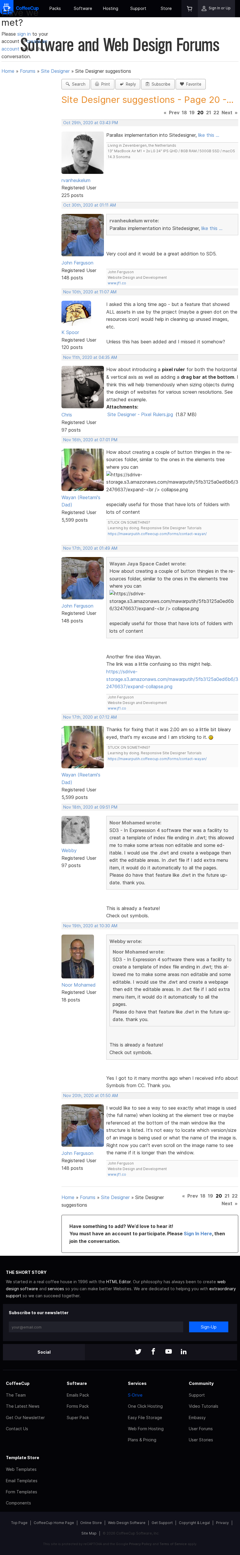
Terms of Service (173, 1544)
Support (138, 8)
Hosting (110, 8)
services (56, 1288)
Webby (69, 850)
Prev (174, 112)
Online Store (91, 1523)
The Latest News (23, 1406)
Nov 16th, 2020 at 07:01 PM (90, 439)
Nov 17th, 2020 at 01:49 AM (90, 548)
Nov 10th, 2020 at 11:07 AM (89, 292)
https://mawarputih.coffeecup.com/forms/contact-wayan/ (157, 534)
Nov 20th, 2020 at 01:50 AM (90, 1095)
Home (7, 71)
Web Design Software (126, 1523)
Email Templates (21, 1480)
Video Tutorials (203, 1406)
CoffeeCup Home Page (54, 1523)
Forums (27, 71)
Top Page (19, 1523)
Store (166, 8)
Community (201, 1383)
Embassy (197, 1417)
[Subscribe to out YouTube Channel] (168, 1352)
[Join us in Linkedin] (183, 1352)
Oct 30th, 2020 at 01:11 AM (89, 205)
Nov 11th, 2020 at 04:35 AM (90, 357)
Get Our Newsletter (25, 1417)
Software (83, 8)
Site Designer (55, 71)
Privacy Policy (140, 1544)
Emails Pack (78, 1395)
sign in (24, 34)
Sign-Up (209, 1326)
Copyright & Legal (194, 1523)
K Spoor (70, 332)
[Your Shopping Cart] (189, 8)
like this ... (208, 135)
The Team (16, 1395)
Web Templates (21, 1469)
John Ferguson (77, 263)
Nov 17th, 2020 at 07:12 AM (90, 717)
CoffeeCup (18, 1383)
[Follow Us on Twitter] (138, 1352)
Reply (130, 84)
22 (216, 112)
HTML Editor (118, 1281)
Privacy (222, 1523)
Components (18, 1502)
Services (137, 1383)
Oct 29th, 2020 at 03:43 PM (90, 122)
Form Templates (21, 1491)
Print (104, 84)
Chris (66, 415)
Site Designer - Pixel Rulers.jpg (140, 414)
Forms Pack (78, 1406)
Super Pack (78, 1417)
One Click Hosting (145, 1406)
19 (192, 112)
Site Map (89, 1533)
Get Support (162, 1523)
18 (184, 112)
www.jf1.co (117, 283)
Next (227, 112)
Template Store (22, 1457)
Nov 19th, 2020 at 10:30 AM (90, 925)
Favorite (192, 84)
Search (77, 84)
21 (208, 112)
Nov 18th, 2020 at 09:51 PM (90, 807)
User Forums (201, 1428)
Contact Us (17, 1428)
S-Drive (135, 1395)
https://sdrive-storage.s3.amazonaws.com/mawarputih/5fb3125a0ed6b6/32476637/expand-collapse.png (172, 679)
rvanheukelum (75, 180)
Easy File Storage (145, 1417)
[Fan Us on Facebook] (153, 1352)
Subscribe (159, 84)
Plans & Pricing (142, 1439)
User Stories (201, 1439)
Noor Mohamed (78, 985)
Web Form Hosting (146, 1428)
